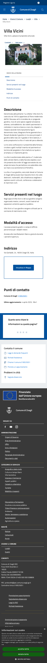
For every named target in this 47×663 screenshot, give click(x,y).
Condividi (8, 42)
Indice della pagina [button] (14, 73)
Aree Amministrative (13, 440)
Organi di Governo (11, 437)
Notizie (7, 531)
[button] (23, 659)
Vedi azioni (19, 42)
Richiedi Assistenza (16, 606)
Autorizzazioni (10, 518)
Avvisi (7, 538)
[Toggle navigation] (4, 9)
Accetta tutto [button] (23, 649)
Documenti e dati (11, 458)
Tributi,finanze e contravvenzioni (17, 508)
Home (5, 19)
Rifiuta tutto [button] (23, 654)
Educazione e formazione (14, 502)
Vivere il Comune (16, 19)
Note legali (9, 626)
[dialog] (23, 645)
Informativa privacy (12, 623)
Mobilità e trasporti (12, 491)
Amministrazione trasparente (16, 619)
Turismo (8, 487)
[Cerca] (42, 9)
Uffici (7, 444)
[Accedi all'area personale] (38, 2)
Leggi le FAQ (13, 602)
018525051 (22, 296)
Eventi (7, 552)
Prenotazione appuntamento (19, 595)
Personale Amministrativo (14, 454)
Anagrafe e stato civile (13, 469)
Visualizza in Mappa (23, 267)
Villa (35, 19)
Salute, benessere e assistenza (16, 514)
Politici (7, 451)
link (3, 644)
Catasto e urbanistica (13, 484)
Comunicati (9, 535)
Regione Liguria (9, 2)
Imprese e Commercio (13, 478)
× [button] (44, 629)
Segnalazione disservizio (18, 599)
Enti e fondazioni (11, 447)
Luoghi (28, 19)
